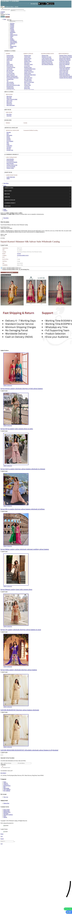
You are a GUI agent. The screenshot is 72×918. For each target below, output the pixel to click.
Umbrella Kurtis (10, 88)
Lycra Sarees (27, 65)
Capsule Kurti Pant (11, 67)
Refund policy (6, 810)
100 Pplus (12, 23)
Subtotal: (2, 15)
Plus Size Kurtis (10, 70)
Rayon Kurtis (10, 71)
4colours (12, 28)
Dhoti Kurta (9, 103)
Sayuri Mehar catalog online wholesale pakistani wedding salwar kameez (25, 549)
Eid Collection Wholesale (47, 64)
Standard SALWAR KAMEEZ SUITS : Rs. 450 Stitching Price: (15, 269)
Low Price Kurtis (10, 73)
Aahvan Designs (13, 34)
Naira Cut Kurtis (10, 83)
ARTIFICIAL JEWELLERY (12, 130)
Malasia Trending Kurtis (12, 76)
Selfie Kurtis (9, 60)
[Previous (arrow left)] (1, 755)
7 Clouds (12, 29)
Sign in (12, 6)
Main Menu (6, 183)
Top (7, 80)
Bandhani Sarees (28, 67)
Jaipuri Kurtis (10, 64)
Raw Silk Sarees (28, 79)
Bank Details (6, 788)
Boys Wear (9, 114)
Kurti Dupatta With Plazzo (12, 77)
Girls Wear (9, 115)
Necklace (9, 139)
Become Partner (6, 785)
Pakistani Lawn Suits (46, 57)
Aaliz (11, 37)
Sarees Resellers (10, 159)
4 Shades (12, 27)
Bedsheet (8, 122)
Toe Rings (9, 147)
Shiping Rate (6, 803)
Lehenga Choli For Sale (12, 165)
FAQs (4, 816)
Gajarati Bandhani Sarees (29, 68)
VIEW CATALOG (7, 385)
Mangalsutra (9, 135)
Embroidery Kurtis (11, 89)
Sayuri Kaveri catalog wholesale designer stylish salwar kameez (22, 388)
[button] (36, 916)
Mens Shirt (9, 97)
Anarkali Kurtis (10, 79)
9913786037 (3, 773)
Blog (4, 787)
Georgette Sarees (28, 80)
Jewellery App (10, 150)
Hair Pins (9, 148)
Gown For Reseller (11, 166)
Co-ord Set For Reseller (12, 162)
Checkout (7, 16)
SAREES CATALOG (28, 53)
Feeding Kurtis (10, 55)
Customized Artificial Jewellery (30, 130)
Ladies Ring (9, 145)
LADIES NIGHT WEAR (11, 175)
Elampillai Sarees (28, 70)
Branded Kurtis (10, 86)
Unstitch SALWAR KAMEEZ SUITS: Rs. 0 (11, 268)
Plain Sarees (27, 63)
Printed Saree (27, 60)
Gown (8, 61)
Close (8, 14)
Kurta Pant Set (10, 65)
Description (6, 218)
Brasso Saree (27, 88)
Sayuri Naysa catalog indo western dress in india (17, 428)
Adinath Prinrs (13, 46)
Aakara (11, 36)
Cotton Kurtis (10, 58)
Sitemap (5, 817)
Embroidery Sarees (28, 64)
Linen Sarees (27, 76)
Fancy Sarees (27, 83)
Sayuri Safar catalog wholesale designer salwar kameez (19, 670)
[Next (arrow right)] (2, 755)
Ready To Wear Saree (29, 82)
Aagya (11, 33)
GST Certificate (6, 789)
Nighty (8, 178)
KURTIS (8, 53)
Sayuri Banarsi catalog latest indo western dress (16, 589)
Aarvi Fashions (13, 41)
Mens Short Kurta (11, 105)
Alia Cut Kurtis (10, 82)
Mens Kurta (9, 96)
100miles (12, 24)
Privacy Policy (6, 809)
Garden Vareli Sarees (29, 71)
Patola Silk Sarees (28, 77)
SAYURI (19, 253)
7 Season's (12, 31)
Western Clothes (10, 168)
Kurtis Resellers (10, 160)
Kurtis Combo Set (11, 74)
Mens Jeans (9, 102)
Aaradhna (12, 40)
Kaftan (8, 63)
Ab (10, 45)
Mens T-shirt (9, 100)
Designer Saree (27, 55)
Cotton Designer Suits (47, 58)
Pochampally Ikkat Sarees (30, 74)
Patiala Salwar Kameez (47, 61)
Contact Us (7, 6)
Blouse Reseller (10, 163)
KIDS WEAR (9, 112)
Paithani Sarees (27, 73)
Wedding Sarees (27, 61)
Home (4, 19)
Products (5, 210)
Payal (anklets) (10, 141)
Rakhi (8, 144)
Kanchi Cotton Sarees (29, 89)
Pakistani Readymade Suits (48, 60)
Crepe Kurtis (9, 68)
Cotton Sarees (27, 57)
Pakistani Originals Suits (47, 63)
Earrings (8, 138)
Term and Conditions (8, 814)
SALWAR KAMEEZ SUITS (47, 53)
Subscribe (3, 764)
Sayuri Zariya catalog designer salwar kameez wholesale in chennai (23, 469)
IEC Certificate (6, 790)
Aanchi (11, 38)
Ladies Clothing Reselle (11, 157)
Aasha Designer (13, 42)
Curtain (25, 122)
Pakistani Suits (45, 55)
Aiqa (11, 48)
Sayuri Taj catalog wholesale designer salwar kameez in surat (21, 629)
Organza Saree (27, 85)
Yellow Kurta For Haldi (12, 99)
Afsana (11, 47)
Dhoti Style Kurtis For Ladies (13, 85)
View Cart (3, 16)
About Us (5, 783)
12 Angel (12, 26)
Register (16, 6)
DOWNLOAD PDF (6, 275)
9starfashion (12, 32)
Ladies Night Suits (11, 177)
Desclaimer (5, 813)
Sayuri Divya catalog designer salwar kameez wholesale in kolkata (23, 509)
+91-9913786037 (5, 1)
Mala (8, 142)
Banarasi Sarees (27, 58)
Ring (8, 133)
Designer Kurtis (10, 57)
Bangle (8, 136)
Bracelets (9, 132)
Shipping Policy (6, 812)
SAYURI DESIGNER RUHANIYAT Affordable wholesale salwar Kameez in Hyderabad (29, 750)
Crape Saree (27, 86)
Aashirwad (12, 43)
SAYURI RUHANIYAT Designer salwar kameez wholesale (20, 710)
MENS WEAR (9, 94)
